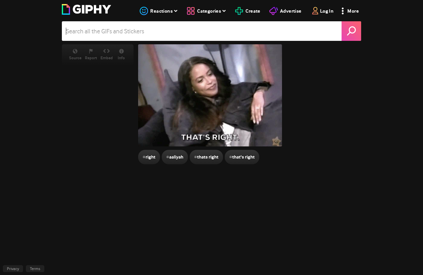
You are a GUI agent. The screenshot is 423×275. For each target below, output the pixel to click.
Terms (35, 268)
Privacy (13, 268)
